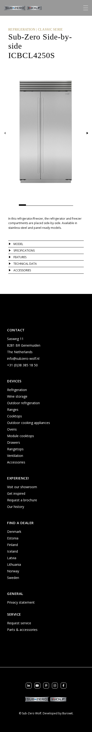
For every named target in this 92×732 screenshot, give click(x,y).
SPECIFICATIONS (24, 251)
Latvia (11, 558)
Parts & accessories (22, 629)
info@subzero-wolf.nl (23, 358)
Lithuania (14, 564)
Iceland (12, 551)
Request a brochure (22, 500)
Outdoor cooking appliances (28, 422)
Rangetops (15, 449)
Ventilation (15, 455)
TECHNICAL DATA (25, 264)
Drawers (13, 442)
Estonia (12, 538)
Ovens (12, 429)
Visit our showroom (22, 487)
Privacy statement (21, 602)
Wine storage (17, 396)
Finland (12, 544)
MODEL (18, 244)
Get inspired (16, 493)
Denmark (14, 531)
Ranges (12, 409)
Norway (13, 571)
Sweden (13, 577)
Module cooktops (20, 436)
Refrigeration (17, 390)
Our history (15, 506)
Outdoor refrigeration (23, 403)
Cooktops (14, 416)
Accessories (16, 462)
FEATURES (19, 257)
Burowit (67, 713)
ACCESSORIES (22, 270)
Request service (19, 623)
